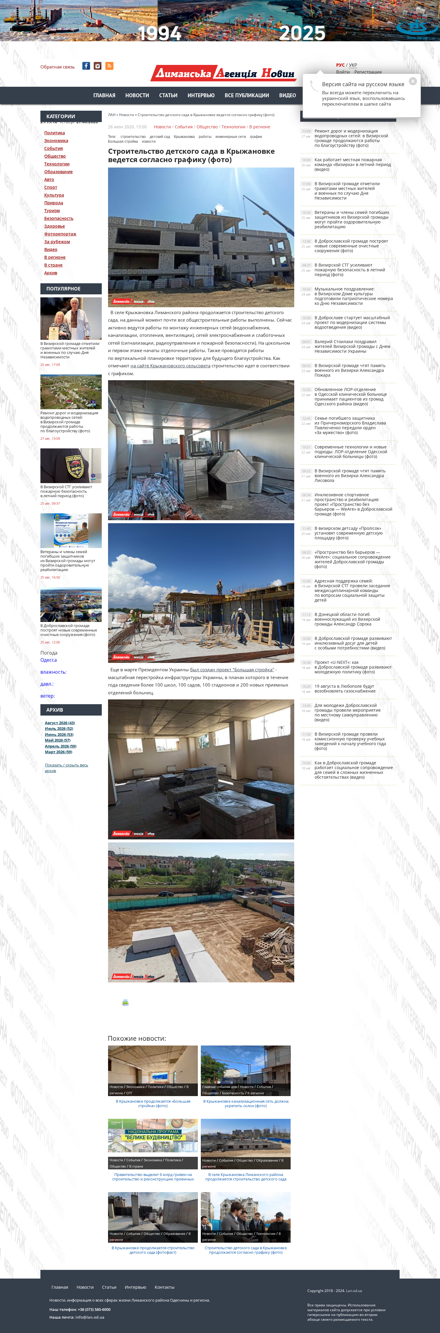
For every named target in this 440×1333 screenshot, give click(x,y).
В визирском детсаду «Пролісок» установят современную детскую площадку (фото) (342, 533)
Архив (50, 273)
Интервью (201, 95)
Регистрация (368, 72)
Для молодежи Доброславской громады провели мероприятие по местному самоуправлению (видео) (341, 712)
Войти (343, 72)
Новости (137, 95)
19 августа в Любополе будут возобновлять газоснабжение (338, 688)
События (53, 148)
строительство (133, 137)
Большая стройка (123, 141)
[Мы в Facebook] (86, 66)
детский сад (160, 137)
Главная (104, 95)
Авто (49, 179)
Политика (54, 133)
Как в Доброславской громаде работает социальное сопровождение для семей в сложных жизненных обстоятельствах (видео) (347, 770)
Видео (287, 95)
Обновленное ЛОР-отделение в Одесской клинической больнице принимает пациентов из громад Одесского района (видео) (344, 396)
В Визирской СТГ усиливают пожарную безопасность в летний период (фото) (343, 269)
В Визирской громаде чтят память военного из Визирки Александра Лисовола (343, 475)
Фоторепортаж (60, 234)
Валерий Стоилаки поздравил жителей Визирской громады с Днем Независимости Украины (345, 346)
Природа (53, 203)
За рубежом (57, 241)
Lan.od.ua (354, 1290)
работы (205, 137)
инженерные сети (231, 137)
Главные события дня (219, 1086)
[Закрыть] (404, 84)
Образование (58, 171)
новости (149, 141)
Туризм (52, 210)
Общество (55, 156)
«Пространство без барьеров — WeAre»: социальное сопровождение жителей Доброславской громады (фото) (346, 559)
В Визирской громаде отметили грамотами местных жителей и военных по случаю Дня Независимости (340, 191)
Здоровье (54, 226)
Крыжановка (184, 137)
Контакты (165, 1287)
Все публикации (247, 95)
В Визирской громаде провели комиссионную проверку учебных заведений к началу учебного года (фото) (343, 741)
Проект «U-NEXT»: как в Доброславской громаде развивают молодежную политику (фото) (346, 667)
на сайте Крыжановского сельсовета (170, 366)
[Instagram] (98, 66)
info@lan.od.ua (89, 1317)
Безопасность (58, 218)
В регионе (55, 257)
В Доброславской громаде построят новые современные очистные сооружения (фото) (344, 245)
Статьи (168, 95)
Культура (54, 195)
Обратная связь (57, 67)
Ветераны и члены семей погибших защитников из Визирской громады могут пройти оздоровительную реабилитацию (345, 219)
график (256, 137)
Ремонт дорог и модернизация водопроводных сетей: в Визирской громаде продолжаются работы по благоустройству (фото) (344, 138)
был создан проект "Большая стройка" (232, 669)
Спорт (50, 187)
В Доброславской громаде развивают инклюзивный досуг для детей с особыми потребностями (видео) (346, 643)
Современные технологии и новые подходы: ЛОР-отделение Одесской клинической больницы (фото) (344, 451)
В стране (53, 265)
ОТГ (129, 1093)
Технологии (56, 164)
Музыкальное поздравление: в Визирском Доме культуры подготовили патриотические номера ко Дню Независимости (347, 296)
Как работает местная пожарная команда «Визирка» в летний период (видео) (346, 164)
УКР (353, 65)
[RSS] (110, 66)
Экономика (56, 140)
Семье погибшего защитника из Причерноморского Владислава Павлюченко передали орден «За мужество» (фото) (343, 425)
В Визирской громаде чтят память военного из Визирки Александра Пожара (343, 370)
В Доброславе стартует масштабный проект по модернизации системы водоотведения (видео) (345, 322)
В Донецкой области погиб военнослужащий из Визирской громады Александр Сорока (340, 619)
